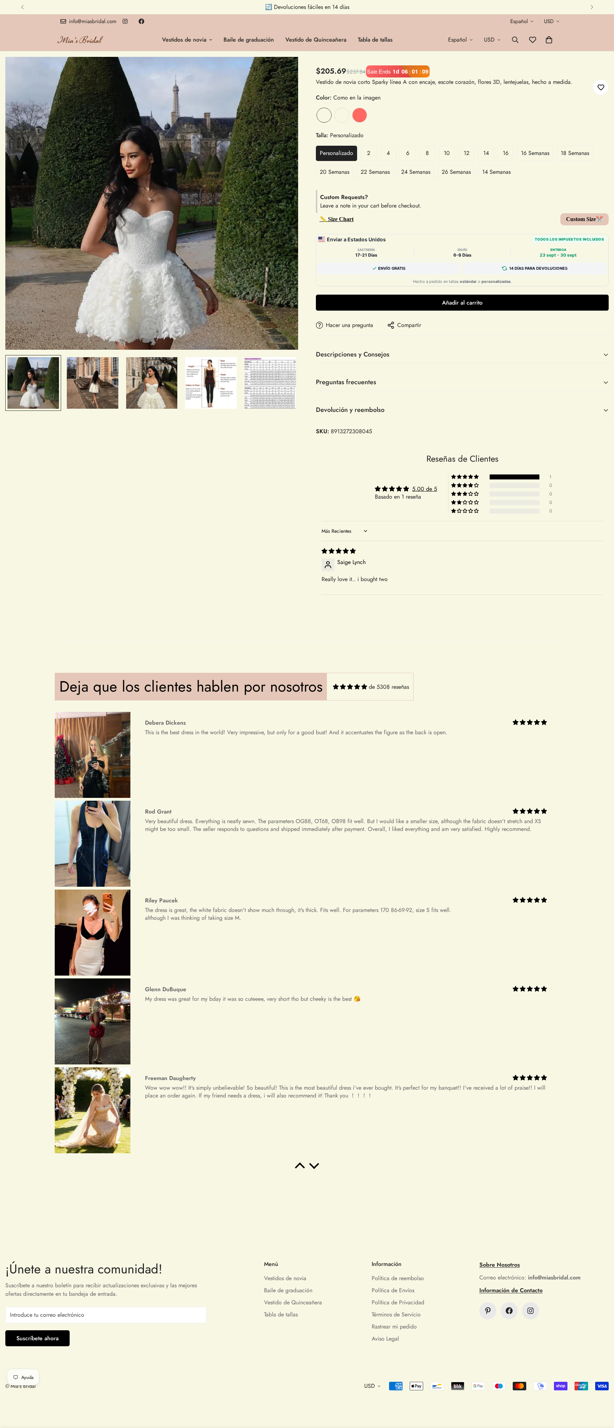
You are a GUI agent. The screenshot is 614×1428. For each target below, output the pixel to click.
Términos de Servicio (396, 1314)
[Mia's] (80, 39)
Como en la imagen (324, 115)
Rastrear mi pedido (394, 1326)
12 (466, 153)
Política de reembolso (398, 1278)
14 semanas (496, 172)
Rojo (359, 115)
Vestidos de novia (184, 40)
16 (505, 153)
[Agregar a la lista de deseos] (601, 87)
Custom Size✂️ (584, 219)
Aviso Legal (385, 1339)
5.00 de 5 (424, 489)
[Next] (592, 7)
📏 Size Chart (336, 219)
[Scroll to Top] (600, 1389)
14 (486, 153)
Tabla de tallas (375, 40)
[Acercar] (283, 72)
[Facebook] (141, 21)
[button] (549, 40)
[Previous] (22, 7)
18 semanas (575, 153)
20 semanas (334, 172)
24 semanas (415, 172)
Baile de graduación (248, 40)
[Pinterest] (487, 1310)
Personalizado (336, 153)
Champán (342, 115)
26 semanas (456, 172)
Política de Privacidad (398, 1302)
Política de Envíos (393, 1290)
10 (447, 153)
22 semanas (375, 172)
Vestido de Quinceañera (315, 40)
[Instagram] (125, 21)
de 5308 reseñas (389, 687)
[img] (339, 551)
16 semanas (535, 153)
